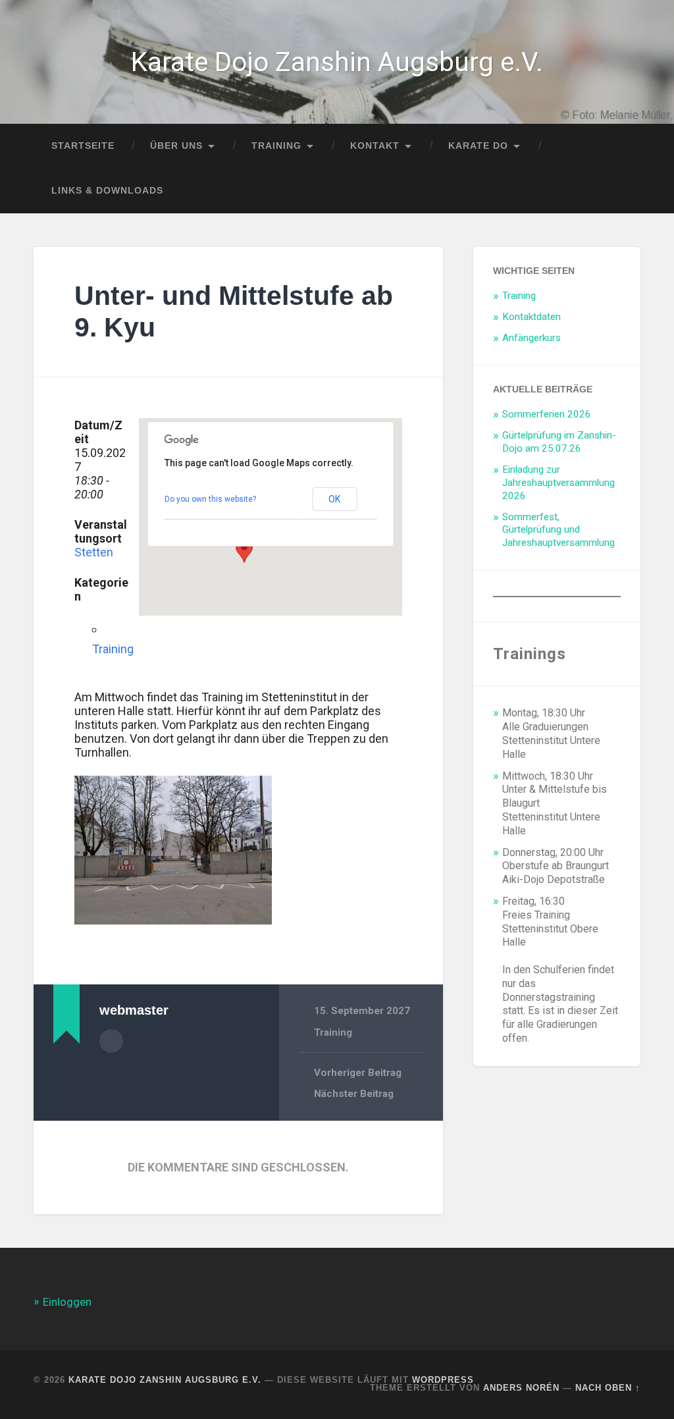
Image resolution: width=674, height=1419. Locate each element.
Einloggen (67, 1301)
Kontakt (375, 146)
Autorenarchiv (111, 1041)
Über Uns (176, 146)
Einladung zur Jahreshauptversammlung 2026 (558, 483)
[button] (244, 550)
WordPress (443, 1380)
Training (276, 146)
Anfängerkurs (531, 338)
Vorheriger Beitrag (358, 1073)
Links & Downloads (107, 191)
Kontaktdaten (531, 317)
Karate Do (478, 146)
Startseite (83, 146)
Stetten (93, 552)
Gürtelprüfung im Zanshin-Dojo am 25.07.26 (559, 441)
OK (334, 499)
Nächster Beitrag (354, 1094)
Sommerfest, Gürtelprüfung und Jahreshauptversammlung (558, 530)
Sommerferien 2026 (546, 414)
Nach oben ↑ (607, 1388)
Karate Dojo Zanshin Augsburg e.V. (337, 62)
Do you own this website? (210, 499)
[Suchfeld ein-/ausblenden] (618, 191)
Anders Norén (521, 1388)
